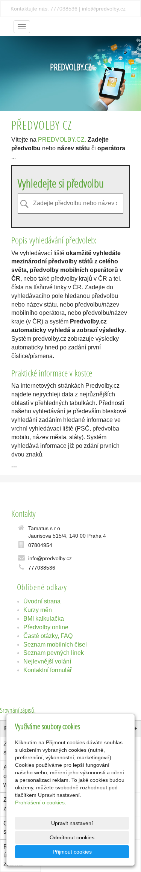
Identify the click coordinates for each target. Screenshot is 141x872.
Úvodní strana (42, 601)
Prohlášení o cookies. (40, 802)
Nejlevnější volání (47, 661)
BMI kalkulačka (43, 618)
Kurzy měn (37, 610)
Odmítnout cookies (72, 837)
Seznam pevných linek (53, 653)
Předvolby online (45, 627)
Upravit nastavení (72, 823)
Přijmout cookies (72, 852)
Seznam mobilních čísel (55, 644)
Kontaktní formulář (47, 670)
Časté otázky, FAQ (48, 636)
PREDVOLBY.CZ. (62, 139)
